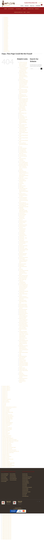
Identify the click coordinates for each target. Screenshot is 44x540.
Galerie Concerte (22, 185)
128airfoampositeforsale (6, 523)
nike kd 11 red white (6, 409)
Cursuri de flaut (12, 473)
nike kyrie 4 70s (6, 51)
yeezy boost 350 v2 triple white (8, 452)
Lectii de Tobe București (23, 249)
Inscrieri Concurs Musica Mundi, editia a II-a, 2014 (23, 195)
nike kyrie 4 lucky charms (6, 435)
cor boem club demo (23, 148)
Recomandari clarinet (23, 305)
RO (39, 2)
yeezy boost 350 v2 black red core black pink (10, 440)
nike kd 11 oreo (5, 426)
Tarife (20, 354)
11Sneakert (6, 42)
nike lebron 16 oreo (5, 457)
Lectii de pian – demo (23, 237)
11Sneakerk (6, 30)
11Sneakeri (6, 27)
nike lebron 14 (4, 395)
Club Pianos (21, 115)
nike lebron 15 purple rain (7, 466)
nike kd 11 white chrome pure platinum (9, 407)
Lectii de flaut (21, 232)
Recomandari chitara (23, 304)
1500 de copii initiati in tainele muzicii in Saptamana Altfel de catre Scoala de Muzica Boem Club (23, 75)
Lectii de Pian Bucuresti (23, 241)
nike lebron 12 (4, 392)
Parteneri (27, 5)
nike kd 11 (4, 405)
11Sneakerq (6, 38)
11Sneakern (6, 34)
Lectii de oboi (21, 236)
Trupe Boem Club (22, 361)
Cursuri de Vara (22, 161)
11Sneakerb (6, 18)
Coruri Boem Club (22, 150)
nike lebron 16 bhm (5, 455)
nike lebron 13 (4, 394)
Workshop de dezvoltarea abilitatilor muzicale (23, 375)
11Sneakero (6, 35)
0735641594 (38, 5)
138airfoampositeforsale (6, 536)
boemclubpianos (22, 107)
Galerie (20, 184)
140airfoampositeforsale (6, 538)
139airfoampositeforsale (6, 537)
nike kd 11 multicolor (6, 425)
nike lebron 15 (4, 396)
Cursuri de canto (13, 475)
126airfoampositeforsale (6, 520)
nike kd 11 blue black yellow (7, 417)
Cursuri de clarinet (13, 479)
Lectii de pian (24, 485)
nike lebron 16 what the (6, 399)
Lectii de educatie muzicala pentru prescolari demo (22, 230)
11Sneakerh (6, 26)
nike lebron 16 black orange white (8, 462)
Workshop (21, 373)
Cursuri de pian (3, 476)
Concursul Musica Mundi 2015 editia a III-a (23, 144)
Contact (20, 146)
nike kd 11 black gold (6, 421)
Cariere (22, 5)
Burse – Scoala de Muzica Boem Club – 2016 (23, 110)
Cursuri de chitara (4, 478)
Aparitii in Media (22, 79)
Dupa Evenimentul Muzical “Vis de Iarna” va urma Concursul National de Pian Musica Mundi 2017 (23, 174)
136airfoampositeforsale (6, 533)
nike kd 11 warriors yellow (7, 429)
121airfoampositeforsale (6, 514)
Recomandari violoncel (23, 313)
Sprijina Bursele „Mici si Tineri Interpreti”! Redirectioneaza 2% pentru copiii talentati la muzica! (23, 348)
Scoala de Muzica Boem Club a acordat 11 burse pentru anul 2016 (23, 326)
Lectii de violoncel (25, 481)
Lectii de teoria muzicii (26, 478)
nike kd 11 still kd (5, 400)
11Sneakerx (6, 47)
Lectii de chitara (25, 479)
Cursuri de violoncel (4, 479)
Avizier (20, 97)
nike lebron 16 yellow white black (8, 465)
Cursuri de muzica (22, 154)
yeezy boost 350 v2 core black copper (9, 447)
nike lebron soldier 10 (6, 387)
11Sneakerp (6, 36)
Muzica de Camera (22, 263)
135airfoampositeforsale (6, 532)
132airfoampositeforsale (6, 528)
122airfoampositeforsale (6, 515)
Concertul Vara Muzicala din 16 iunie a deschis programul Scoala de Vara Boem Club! (23, 121)
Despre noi (32, 5)
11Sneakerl (6, 31)
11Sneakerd (6, 21)
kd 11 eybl (4, 404)
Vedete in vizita (22, 367)
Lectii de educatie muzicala (27, 487)
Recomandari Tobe (22, 310)
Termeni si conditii (22, 360)
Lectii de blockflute (22, 214)
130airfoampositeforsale (6, 525)
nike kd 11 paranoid (5, 401)
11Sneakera (6, 17)
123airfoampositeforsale (6, 516)
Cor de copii (24, 494)
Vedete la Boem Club (23, 369)
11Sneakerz (6, 49)
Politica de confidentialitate (18, 509)
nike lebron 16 (4, 397)
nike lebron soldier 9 (6, 386)
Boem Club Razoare (20, 501)
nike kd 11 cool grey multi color (8, 416)
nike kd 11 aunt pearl (6, 433)
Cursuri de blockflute (4, 473)
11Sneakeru (6, 43)
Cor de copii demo (22, 149)
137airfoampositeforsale (6, 534)
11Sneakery (6, 48)
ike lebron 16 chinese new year (7, 459)
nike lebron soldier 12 (6, 390)
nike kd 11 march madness (7, 423)
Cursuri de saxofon (4, 475)
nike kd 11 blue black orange (7, 418)
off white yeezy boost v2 (6, 436)
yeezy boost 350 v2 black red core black (9, 439)
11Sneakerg (6, 25)
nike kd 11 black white (6, 420)
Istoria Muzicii (21, 213)
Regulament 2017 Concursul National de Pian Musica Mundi (23, 316)
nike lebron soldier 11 (6, 388)
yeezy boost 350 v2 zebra (6, 446)
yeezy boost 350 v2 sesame (7, 448)
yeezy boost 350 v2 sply (6, 443)
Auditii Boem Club (22, 94)
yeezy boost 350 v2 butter (7, 444)
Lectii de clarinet (25, 490)
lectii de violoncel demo (23, 257)
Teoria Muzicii (21, 358)
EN (41, 2)
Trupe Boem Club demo (23, 362)
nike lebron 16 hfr (5, 460)
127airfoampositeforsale (6, 521)
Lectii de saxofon (25, 488)
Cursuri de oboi (3, 481)
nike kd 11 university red (6, 408)
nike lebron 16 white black (7, 464)
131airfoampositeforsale (6, 527)
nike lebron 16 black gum (6, 456)
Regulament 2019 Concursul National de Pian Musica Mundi (23, 320)
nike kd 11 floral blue (6, 430)
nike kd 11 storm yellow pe (7, 427)
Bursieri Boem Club (22, 113)
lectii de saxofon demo (23, 245)
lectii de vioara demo (23, 253)
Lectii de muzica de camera (27, 476)
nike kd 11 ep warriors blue (7, 414)
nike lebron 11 (4, 391)
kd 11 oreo (4, 403)
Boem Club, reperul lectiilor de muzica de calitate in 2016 (23, 105)
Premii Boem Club (22, 283)
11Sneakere (6, 22)
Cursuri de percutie (13, 478)
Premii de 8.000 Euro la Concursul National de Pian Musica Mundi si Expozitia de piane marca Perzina (23, 287)
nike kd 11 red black (5, 410)
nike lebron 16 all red (6, 461)
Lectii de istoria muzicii (26, 491)
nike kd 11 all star (5, 434)
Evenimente (21, 183)
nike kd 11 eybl (5, 431)
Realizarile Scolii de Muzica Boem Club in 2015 (23, 301)
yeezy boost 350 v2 (5, 453)
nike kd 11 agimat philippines (7, 422)
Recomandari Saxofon (23, 309)
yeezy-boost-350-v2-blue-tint (7, 442)
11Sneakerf (6, 23)
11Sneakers (6, 40)
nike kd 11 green (5, 413)
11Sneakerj (6, 29)
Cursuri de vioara (13, 476)
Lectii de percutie (25, 496)
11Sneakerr (6, 39)
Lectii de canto (24, 473)
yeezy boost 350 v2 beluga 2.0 (7, 438)
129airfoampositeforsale (6, 524)
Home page (21, 187)
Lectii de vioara (25, 475)
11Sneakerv (6, 44)
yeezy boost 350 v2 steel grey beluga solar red (10, 451)
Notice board (21, 265)
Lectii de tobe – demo (23, 248)
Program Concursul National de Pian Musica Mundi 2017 (23, 297)
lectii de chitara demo (23, 224)
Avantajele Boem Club (23, 96)
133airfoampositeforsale (6, 529)
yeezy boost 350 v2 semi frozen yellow (9, 449)
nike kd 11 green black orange (7, 412)
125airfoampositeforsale (6, 519)
